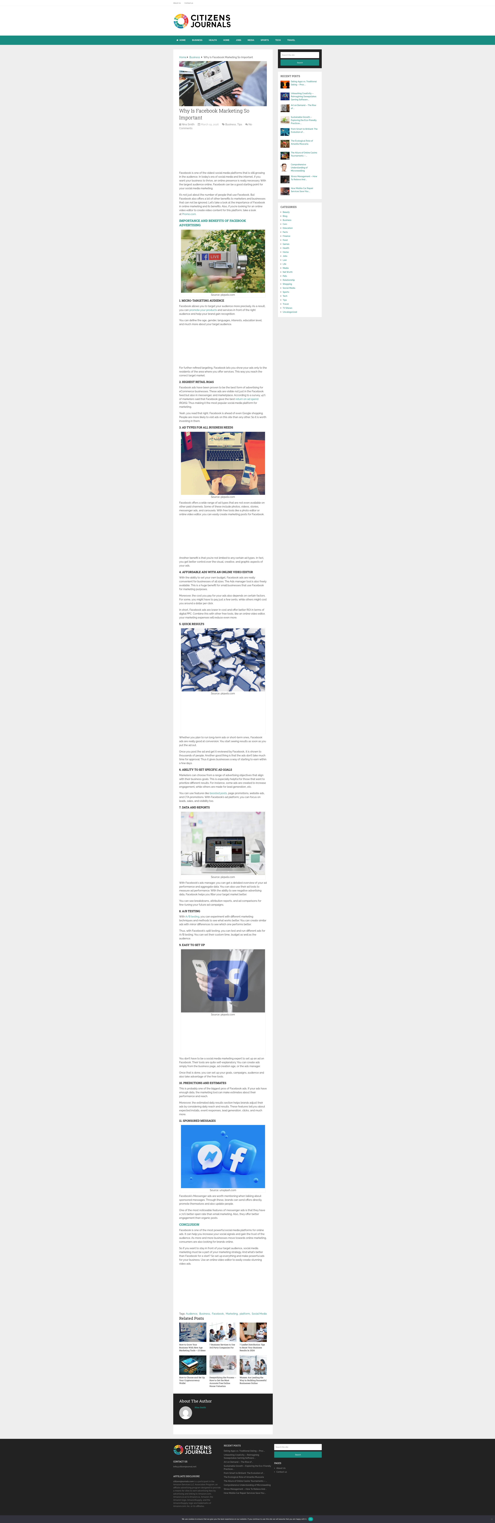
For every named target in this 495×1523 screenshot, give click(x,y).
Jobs (238, 40)
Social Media (259, 1313)
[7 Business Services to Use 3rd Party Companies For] (223, 1332)
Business (197, 40)
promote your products (203, 310)
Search (300, 63)
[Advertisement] (223, 152)
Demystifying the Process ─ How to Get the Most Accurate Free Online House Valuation (222, 1381)
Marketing (232, 1313)
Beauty (286, 212)
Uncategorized (290, 312)
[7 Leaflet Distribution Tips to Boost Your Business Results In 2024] (253, 1332)
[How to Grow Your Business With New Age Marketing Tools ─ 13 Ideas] (192, 1332)
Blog (285, 216)
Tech (278, 40)
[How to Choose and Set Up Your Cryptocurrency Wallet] (192, 1365)
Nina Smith (188, 124)
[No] (491, 1519)
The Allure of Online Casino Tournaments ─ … (304, 154)
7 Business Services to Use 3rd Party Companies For (222, 1346)
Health (213, 40)
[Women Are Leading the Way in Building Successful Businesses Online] (253, 1365)
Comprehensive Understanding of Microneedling (299, 167)
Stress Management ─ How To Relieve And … (304, 178)
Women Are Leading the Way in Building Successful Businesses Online (253, 1380)
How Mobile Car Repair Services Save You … (302, 190)
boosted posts (218, 793)
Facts (285, 232)
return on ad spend (247, 399)
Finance (286, 236)
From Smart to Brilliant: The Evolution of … (304, 130)
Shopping (287, 284)
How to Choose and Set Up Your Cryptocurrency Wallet (192, 1380)
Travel (291, 40)
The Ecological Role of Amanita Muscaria (302, 142)
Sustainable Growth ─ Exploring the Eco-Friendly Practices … (304, 120)
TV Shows (287, 308)
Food (285, 240)
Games (286, 244)
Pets (285, 276)
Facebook (218, 1313)
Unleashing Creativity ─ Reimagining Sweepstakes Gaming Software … (303, 96)
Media (251, 40)
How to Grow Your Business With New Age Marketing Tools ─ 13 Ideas (192, 1347)
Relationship (289, 280)
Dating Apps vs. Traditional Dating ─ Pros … (304, 83)
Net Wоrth (287, 272)
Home (182, 40)
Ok (311, 1519)
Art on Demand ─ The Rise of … (303, 107)
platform (245, 1313)
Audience (191, 1313)
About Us (177, 3)
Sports (265, 40)
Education (288, 228)
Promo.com (189, 214)
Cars (285, 224)
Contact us (188, 3)
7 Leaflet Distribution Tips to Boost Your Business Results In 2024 (252, 1347)
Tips (239, 124)
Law (285, 260)
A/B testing (192, 916)
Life (284, 264)
